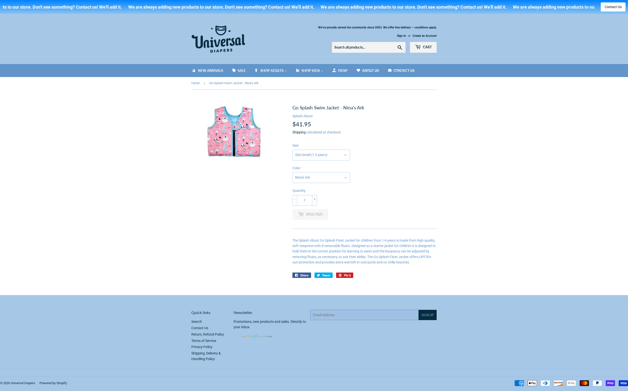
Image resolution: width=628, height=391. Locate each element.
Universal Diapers (23, 383)
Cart (427, 47)
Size (295, 145)
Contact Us (613, 7)
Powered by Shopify (53, 383)
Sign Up (427, 315)
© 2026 (5, 383)
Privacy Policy (201, 347)
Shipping (299, 132)
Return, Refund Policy (207, 334)
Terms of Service (203, 341)
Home (195, 83)
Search (196, 322)
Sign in (401, 36)
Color (296, 168)
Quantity (299, 191)
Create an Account (425, 36)
